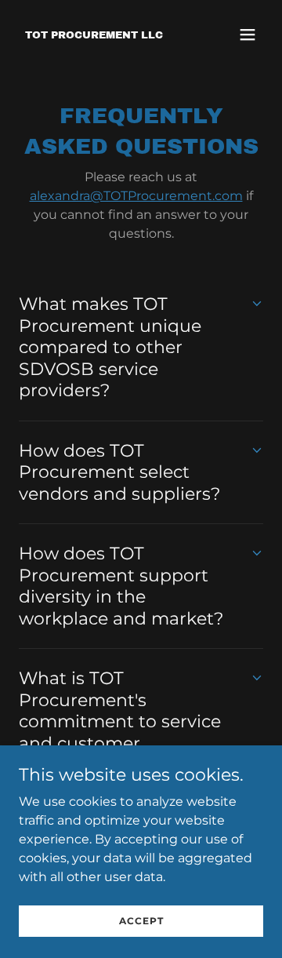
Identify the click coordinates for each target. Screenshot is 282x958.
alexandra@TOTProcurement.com (136, 195)
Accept (141, 921)
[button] (247, 34)
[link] (94, 34)
